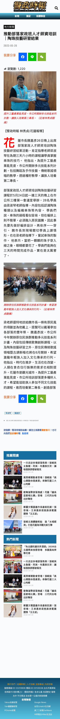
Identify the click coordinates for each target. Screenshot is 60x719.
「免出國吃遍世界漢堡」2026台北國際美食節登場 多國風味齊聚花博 (39, 550)
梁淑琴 (8, 413)
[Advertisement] (30, 648)
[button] (17, 16)
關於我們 (11, 684)
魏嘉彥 (17, 413)
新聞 (17, 16)
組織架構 (21, 684)
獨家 (28, 16)
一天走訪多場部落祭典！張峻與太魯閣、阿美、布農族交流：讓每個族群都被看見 (39, 466)
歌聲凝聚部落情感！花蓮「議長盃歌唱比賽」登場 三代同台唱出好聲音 (39, 495)
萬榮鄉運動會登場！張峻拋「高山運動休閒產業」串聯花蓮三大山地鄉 (39, 480)
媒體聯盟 (40, 16)
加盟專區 (40, 684)
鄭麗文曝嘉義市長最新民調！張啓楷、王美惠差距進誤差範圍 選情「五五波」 (41, 510)
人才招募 (30, 684)
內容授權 (49, 684)
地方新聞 (9, 26)
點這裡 (25, 433)
